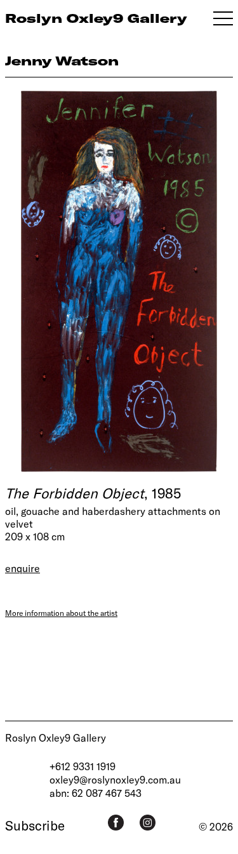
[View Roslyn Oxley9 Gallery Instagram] (147, 823)
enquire (22, 568)
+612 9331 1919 (83, 766)
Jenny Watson (62, 60)
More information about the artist (61, 612)
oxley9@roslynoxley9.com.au (115, 779)
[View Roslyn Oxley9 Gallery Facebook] (116, 823)
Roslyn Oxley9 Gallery (55, 737)
